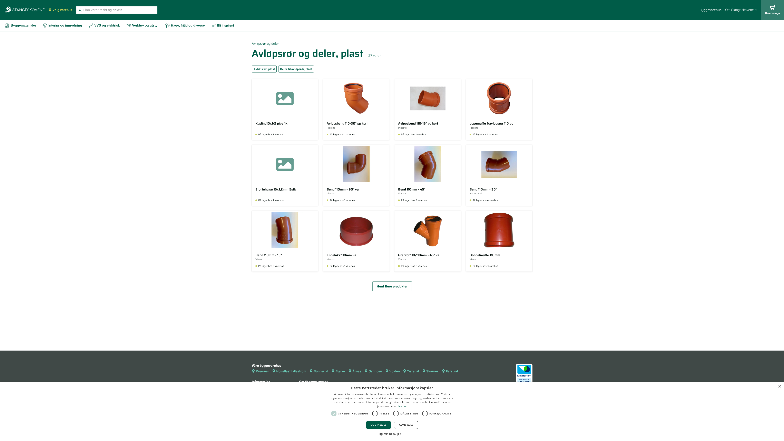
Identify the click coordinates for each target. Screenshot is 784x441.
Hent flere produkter (392, 286)
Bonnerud (321, 371)
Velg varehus (62, 9)
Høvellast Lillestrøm (291, 371)
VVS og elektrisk (107, 25)
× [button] (779, 386)
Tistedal (413, 371)
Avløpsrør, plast (264, 69)
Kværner (262, 371)
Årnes (356, 371)
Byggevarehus (710, 9)
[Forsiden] (25, 10)
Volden (394, 371)
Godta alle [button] (378, 425)
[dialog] (392, 411)
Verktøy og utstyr (145, 25)
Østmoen (375, 371)
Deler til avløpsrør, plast (296, 69)
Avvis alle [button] (406, 425)
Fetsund (452, 371)
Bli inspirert (225, 25)
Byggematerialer (23, 25)
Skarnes (432, 371)
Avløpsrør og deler (265, 43)
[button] (392, 434)
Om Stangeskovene (739, 10)
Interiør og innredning (65, 25)
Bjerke (340, 371)
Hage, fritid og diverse (188, 25)
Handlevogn (772, 13)
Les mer (403, 406)
